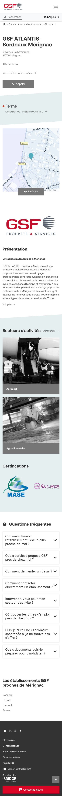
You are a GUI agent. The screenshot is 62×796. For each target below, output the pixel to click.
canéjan (7, 695)
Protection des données (14, 751)
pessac (7, 710)
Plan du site (8, 763)
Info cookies (9, 740)
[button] (56, 6)
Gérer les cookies (11, 757)
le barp (7, 700)
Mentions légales (11, 745)
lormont (7, 705)
